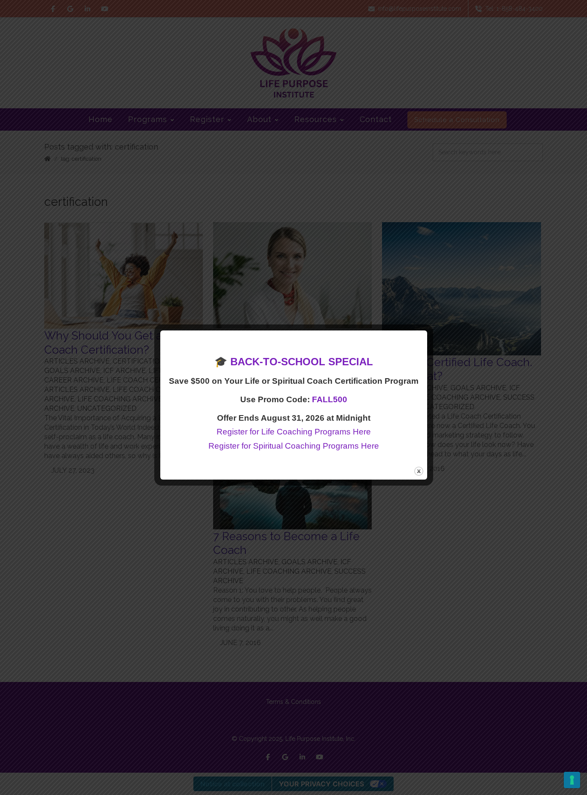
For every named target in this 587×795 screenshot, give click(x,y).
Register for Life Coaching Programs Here (294, 431)
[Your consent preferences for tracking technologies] (572, 780)
